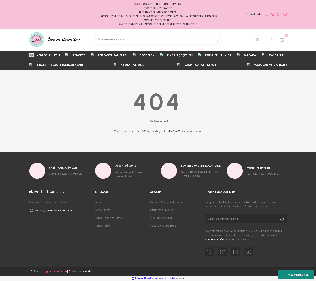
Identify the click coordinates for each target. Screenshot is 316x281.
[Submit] (281, 218)
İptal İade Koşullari (161, 217)
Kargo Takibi (102, 225)
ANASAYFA (173, 131)
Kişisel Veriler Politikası (163, 225)
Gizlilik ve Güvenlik (161, 210)
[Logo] (54, 39)
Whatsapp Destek (298, 274)
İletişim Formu (103, 210)
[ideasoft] (138, 278)
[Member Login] (257, 39)
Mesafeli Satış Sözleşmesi (166, 202)
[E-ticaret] (157, 278)
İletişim (99, 202)
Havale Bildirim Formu (108, 217)
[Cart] (282, 39)
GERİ (145, 131)
